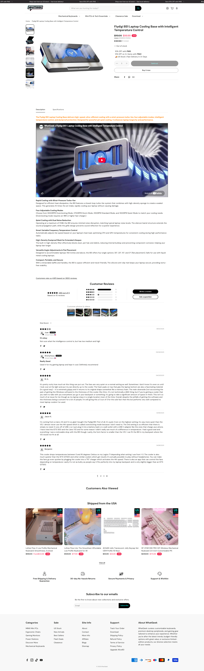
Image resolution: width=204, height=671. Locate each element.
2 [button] (100, 476)
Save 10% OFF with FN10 (87, 1)
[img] (45, 329)
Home (28, 21)
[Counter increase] (127, 63)
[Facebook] (124, 77)
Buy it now (146, 70)
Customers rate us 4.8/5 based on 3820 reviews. (56, 278)
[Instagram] (31, 660)
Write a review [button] (145, 291)
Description (40, 109)
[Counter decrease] (117, 63)
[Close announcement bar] (201, 1)
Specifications (58, 109)
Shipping (116, 38)
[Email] (133, 77)
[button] (105, 8)
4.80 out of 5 (64, 293)
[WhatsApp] (129, 77)
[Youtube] (41, 660)
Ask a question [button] (145, 297)
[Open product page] (44, 526)
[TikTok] (36, 660)
